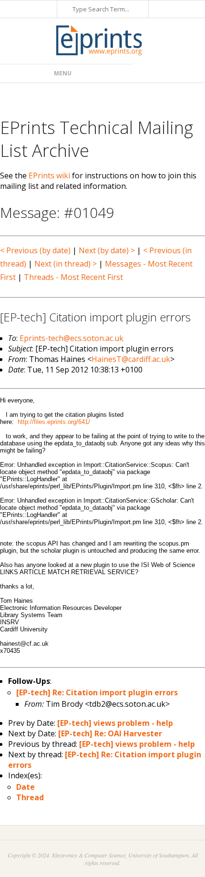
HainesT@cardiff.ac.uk (131, 359)
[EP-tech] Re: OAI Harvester (110, 733)
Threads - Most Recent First (73, 277)
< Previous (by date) (35, 250)
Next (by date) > (107, 250)
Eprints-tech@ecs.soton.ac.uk (71, 338)
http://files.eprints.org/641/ (54, 421)
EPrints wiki (49, 175)
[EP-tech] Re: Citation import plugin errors (97, 692)
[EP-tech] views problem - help (115, 723)
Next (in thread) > (65, 263)
